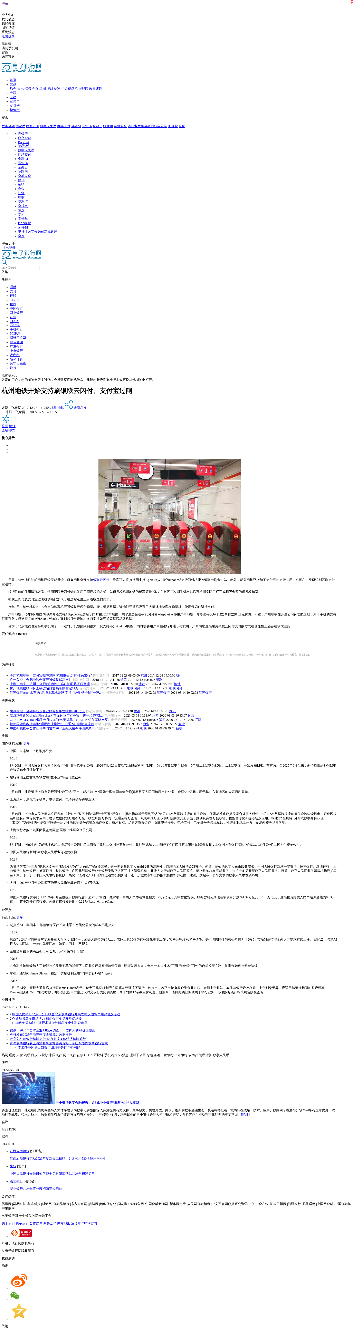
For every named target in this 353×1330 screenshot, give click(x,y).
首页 (13, 80)
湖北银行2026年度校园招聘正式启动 (36, 1189)
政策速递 (95, 88)
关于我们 (8, 1223)
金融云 (97, 126)
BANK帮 (24, 223)
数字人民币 (48, 126)
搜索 (5, 117)
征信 (13, 317)
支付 (13, 291)
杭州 (53, 407)
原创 (13, 88)
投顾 (13, 304)
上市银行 (16, 350)
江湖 (42, 88)
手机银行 (16, 329)
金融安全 (120, 126)
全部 (182, 126)
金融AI (76, 126)
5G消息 (15, 333)
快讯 (20, 88)
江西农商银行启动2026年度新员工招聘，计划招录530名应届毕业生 (58, 1158)
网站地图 (63, 1223)
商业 (146, 724)
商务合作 (49, 1223)
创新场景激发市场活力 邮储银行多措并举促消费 (47, 1018)
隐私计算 (32, 126)
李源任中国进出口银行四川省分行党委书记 (49, 1047)
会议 (35, 88)
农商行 (15, 355)
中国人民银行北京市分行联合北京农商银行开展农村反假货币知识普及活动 (66, 1014)
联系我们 (22, 1223)
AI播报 (15, 105)
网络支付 (63, 126)
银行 (13, 368)
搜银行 (15, 110)
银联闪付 (133, 688)
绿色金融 (16, 342)
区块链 (87, 126)
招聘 (28, 88)
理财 (50, 88)
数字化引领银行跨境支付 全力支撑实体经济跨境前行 (48, 1039)
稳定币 (20, 126)
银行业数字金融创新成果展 (147, 126)
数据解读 (81, 88)
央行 (13, 1166)
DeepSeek (23, 142)
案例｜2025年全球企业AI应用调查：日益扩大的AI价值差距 (52, 1030)
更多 (26, 743)
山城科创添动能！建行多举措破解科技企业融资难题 (49, 1023)
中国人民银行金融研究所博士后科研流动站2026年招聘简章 (52, 1173)
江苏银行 (163, 692)
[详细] (245, 1114)
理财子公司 (18, 338)
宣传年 (15, 101)
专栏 (13, 97)
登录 (5, 3)
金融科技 (80, 407)
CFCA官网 (89, 1223)
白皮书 (15, 300)
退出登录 (8, 36)
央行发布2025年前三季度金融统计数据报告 (41, 1034)
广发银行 (16, 346)
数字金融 (8, 126)
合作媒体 (35, 1223)
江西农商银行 (19, 1151)
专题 (13, 93)
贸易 (162, 719)
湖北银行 (16, 1181)
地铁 (61, 407)
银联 (13, 295)
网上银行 (16, 312)
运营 (155, 715)
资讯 (13, 84)
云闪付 (104, 580)
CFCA (14, 321)
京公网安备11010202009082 (88, 1243)
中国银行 (16, 308)
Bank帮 (173, 126)
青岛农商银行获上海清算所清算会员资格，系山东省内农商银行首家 (59, 1043)
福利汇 (59, 88)
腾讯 (137, 711)
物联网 (108, 126)
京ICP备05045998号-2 (50, 1243)
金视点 (69, 88)
